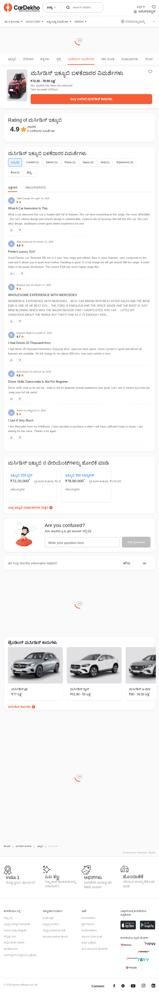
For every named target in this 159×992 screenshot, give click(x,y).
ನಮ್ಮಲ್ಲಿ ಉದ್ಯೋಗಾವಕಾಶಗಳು (17, 924)
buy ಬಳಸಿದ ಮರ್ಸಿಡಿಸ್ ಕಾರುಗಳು (91, 99)
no (144, 563)
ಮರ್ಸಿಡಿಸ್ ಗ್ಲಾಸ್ (79, 689)
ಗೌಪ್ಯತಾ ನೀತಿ (10, 936)
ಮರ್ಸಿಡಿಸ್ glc (19, 689)
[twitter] (123, 986)
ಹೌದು (126, 563)
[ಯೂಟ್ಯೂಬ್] (133, 986)
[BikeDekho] (126, 945)
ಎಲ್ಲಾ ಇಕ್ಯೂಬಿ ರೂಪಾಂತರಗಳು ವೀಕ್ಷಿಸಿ (28, 507)
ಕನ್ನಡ (139, 6)
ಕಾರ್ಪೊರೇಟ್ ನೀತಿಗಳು (14, 942)
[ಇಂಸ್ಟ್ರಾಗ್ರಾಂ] (143, 986)
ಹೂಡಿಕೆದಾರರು (11, 948)
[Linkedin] (153, 986)
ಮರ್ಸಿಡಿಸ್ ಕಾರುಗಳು (19, 706)
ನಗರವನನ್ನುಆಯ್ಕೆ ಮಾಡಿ (138, 21)
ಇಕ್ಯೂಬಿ (12, 59)
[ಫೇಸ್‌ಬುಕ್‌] (114, 986)
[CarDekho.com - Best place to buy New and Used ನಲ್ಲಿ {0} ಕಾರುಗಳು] (22, 7)
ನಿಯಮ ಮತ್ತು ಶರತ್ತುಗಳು (15, 930)
